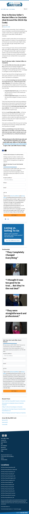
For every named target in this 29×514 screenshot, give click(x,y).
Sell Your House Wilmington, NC (8, 478)
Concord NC (4, 424)
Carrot (20, 509)
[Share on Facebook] (3, 150)
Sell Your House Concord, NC (7, 486)
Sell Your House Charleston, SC (8, 471)
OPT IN (5, 192)
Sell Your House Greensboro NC (8, 467)
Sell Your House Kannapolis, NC (8, 476)
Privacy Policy (4, 449)
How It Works (4, 442)
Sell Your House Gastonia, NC (7, 489)
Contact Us (3, 440)
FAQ (2, 443)
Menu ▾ (25, 9)
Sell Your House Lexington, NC (8, 480)
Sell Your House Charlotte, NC (8, 491)
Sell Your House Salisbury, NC (7, 484)
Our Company (12, 9)
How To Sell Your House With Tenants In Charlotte (13, 401)
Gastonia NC (5, 422)
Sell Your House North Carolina (8, 495)
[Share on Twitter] (5, 150)
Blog (2, 451)
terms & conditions (14, 196)
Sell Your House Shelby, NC (7, 482)
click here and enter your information (15, 144)
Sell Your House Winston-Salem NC (9, 469)
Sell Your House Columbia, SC (7, 474)
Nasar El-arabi (6, 27)
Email (5, 187)
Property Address (7, 177)
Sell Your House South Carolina (8, 493)
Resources (3, 447)
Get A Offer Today (4, 9)
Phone (5, 182)
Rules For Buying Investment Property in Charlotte (14, 413)
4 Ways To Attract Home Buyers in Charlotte (12, 407)
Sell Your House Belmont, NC (7, 497)
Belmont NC (5, 420)
